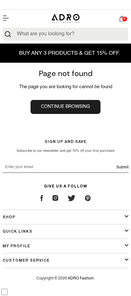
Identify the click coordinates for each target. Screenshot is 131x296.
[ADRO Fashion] (65, 18)
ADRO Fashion (81, 278)
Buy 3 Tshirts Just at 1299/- (65, 4)
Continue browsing (65, 106)
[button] (122, 20)
